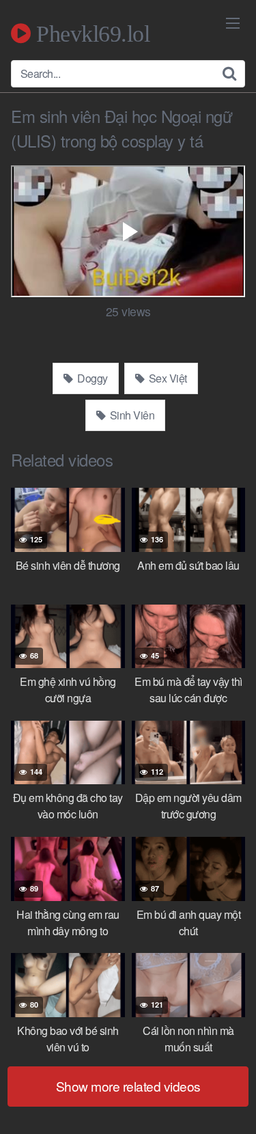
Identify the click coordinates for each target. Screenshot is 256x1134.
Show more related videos (128, 1086)
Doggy (91, 378)
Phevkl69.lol (90, 33)
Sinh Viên (130, 415)
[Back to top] (232, 1104)
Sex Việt (166, 378)
